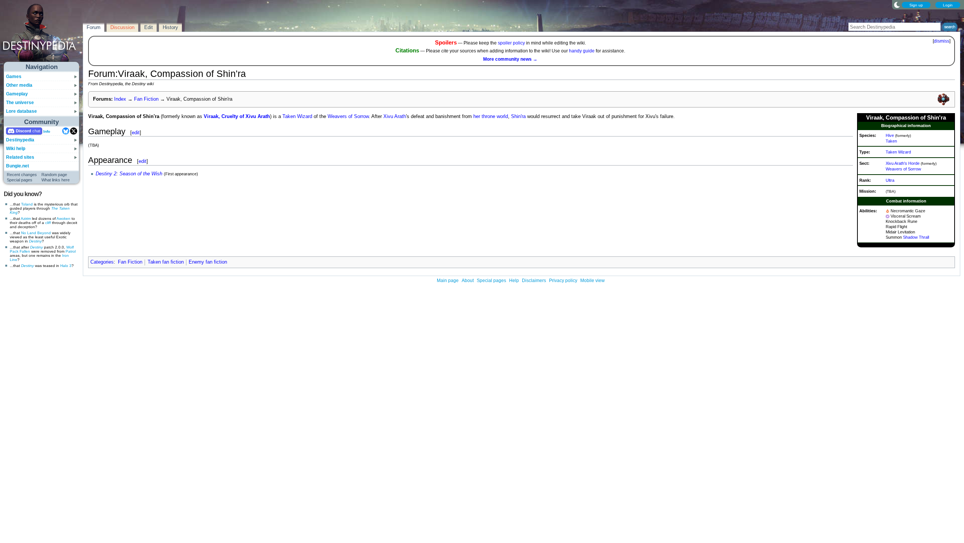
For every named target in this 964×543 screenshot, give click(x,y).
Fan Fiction (146, 99)
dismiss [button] (941, 41)
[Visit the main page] (42, 35)
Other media (19, 85)
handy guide (582, 51)
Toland (27, 204)
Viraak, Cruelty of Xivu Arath (237, 116)
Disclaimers (534, 280)
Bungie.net (17, 166)
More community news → (510, 59)
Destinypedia (20, 140)
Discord (23, 131)
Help (514, 280)
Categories (102, 262)
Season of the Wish (140, 173)
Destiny (35, 241)
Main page (448, 280)
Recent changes (22, 174)
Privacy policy (563, 280)
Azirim (26, 218)
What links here (55, 180)
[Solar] (887, 211)
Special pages (19, 180)
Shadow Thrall (916, 237)
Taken (891, 141)
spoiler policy (511, 43)
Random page (54, 174)
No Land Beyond (36, 233)
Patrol (71, 251)
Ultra (890, 180)
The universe (20, 102)
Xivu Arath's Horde (903, 163)
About (468, 280)
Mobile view (592, 280)
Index (120, 99)
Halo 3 (66, 266)
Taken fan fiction (166, 262)
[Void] (887, 216)
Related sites (20, 157)
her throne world (490, 116)
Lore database (21, 111)
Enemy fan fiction (208, 262)
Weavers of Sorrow (903, 169)
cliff (48, 223)
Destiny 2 (106, 173)
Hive (890, 135)
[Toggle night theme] (897, 4)
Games (13, 76)
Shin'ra (518, 116)
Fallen (25, 251)
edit (136, 132)
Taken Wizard (898, 152)
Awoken (63, 218)
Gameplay (17, 94)
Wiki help (15, 148)
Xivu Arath (394, 116)
